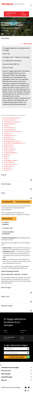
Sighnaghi (7, 155)
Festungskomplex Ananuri (11, 141)
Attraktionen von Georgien (10, 367)
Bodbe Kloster (8, 137)
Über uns (4, 380)
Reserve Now (28, 43)
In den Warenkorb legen (16, 357)
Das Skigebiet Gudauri (10, 160)
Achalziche (7, 170)
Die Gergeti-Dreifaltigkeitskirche (14, 143)
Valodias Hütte (8, 147)
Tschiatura (7, 133)
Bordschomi (7, 168)
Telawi (6, 158)
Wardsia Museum (9, 135)
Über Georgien (6, 374)
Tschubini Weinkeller (10, 153)
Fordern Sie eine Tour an (10, 14)
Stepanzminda (8, 166)
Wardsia (6, 126)
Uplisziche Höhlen (9, 124)
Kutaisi (6, 156)
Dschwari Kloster (9, 120)
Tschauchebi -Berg (10, 164)
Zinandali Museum (9, 139)
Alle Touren (23, 14)
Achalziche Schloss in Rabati (12, 131)
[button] (2, 33)
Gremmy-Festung (9, 149)
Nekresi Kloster (8, 145)
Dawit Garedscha (9, 128)
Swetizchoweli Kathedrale (11, 118)
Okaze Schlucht (8, 151)
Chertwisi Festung (9, 129)
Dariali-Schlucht (9, 162)
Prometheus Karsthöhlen (11, 122)
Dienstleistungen (6, 377)
